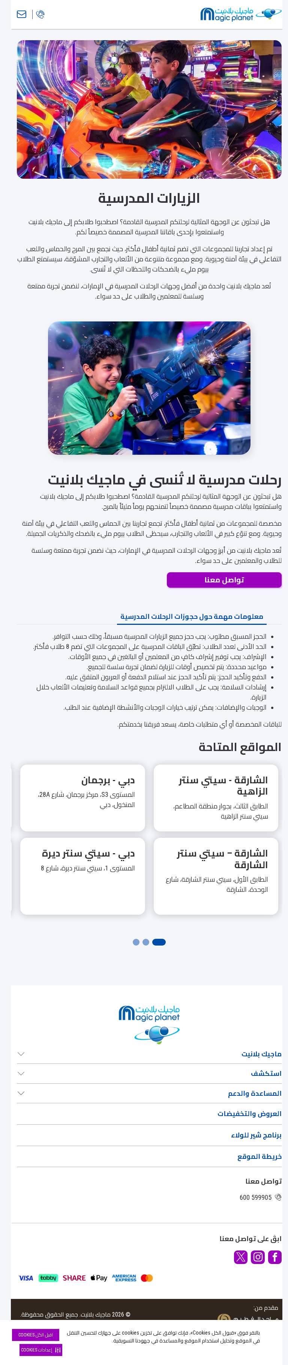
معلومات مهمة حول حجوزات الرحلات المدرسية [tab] (191, 616)
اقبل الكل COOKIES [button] (35, 1335)
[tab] (159, 942)
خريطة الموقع (259, 1156)
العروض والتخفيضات (250, 1114)
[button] (149, 849)
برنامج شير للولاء (256, 1135)
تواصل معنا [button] (224, 580)
